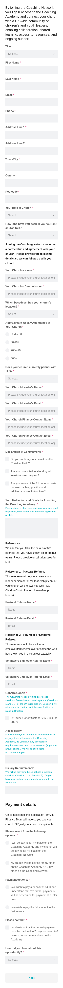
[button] (53, 54)
